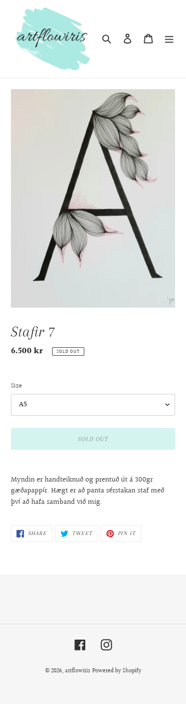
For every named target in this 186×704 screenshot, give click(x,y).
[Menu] (169, 39)
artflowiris (77, 671)
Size (16, 386)
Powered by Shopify (116, 671)
